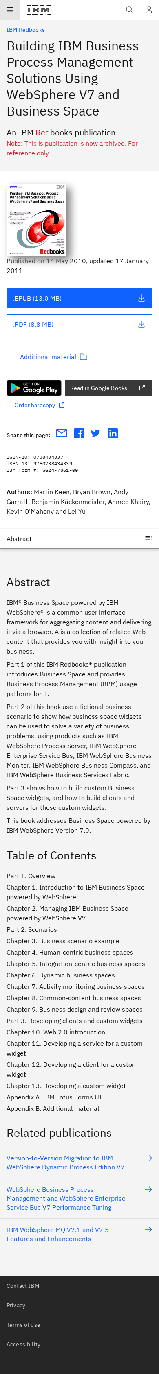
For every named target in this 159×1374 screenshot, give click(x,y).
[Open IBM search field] (129, 10)
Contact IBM (23, 1285)
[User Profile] (149, 10)
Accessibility (23, 1344)
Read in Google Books (98, 388)
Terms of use (23, 1324)
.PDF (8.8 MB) (33, 324)
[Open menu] (10, 10)
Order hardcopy (35, 405)
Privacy (16, 1305)
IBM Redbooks (26, 29)
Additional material (48, 357)
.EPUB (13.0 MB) (37, 298)
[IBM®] (39, 10)
